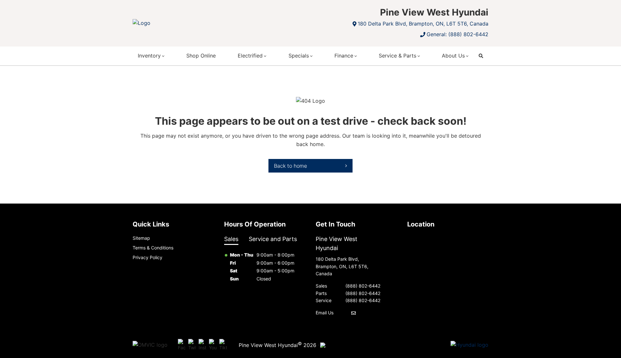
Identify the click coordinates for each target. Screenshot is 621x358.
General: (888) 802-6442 (457, 34)
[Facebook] (182, 345)
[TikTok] (223, 345)
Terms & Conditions (153, 247)
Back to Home (290, 166)
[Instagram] (202, 345)
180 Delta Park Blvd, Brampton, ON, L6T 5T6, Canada (423, 23)
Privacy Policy (147, 257)
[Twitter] (192, 345)
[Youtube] (213, 345)
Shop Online (201, 55)
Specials (299, 55)
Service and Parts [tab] (273, 239)
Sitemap (141, 238)
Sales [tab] (231, 239)
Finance (343, 55)
